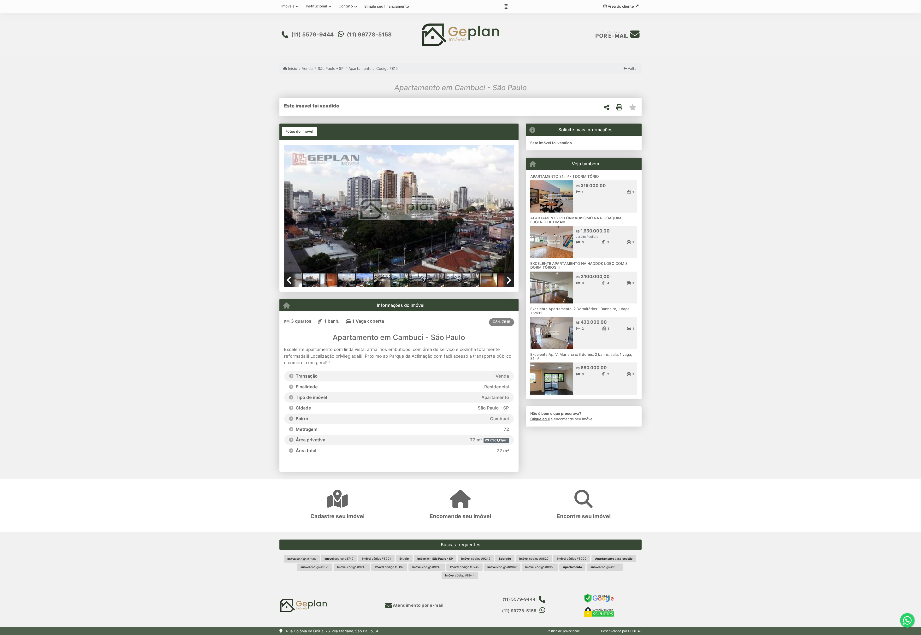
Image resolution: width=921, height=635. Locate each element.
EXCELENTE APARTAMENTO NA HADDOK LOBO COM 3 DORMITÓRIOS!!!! (579, 265)
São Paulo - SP (330, 68)
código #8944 (460, 575)
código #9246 (351, 567)
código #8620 (534, 558)
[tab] (299, 131)
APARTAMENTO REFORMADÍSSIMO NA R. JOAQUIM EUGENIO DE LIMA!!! (575, 220)
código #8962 (502, 567)
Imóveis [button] (288, 6)
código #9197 (389, 567)
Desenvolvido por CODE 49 (621, 631)
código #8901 (376, 558)
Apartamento (360, 68)
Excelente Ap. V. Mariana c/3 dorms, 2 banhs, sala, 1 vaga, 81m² (581, 356)
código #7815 (301, 559)
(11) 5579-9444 (312, 34)
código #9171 (315, 567)
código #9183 (605, 567)
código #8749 (339, 558)
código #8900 (571, 558)
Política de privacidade (563, 631)
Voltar (632, 68)
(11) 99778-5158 (369, 34)
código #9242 (475, 558)
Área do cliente (621, 6)
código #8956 (540, 567)
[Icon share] (506, 6)
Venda (307, 68)
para (613, 558)
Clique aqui (540, 419)
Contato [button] (346, 6)
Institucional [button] (316, 6)
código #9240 (427, 567)
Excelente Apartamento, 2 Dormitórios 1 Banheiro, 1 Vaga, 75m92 (580, 311)
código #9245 (464, 567)
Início (292, 68)
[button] (301, 209)
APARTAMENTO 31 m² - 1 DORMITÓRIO (564, 176)
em (435, 558)
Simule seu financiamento (386, 6)
